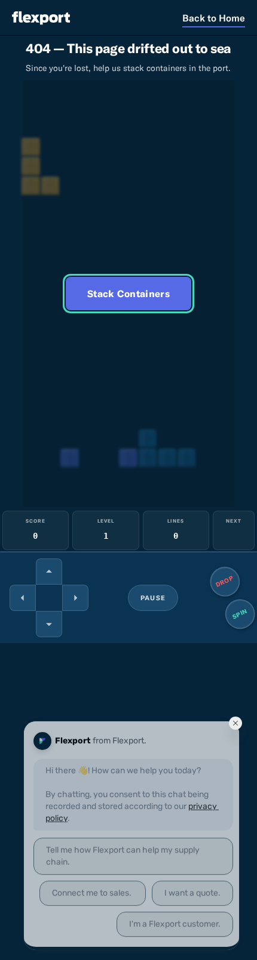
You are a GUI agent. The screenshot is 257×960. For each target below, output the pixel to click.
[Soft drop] (49, 624)
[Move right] (75, 598)
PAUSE (153, 598)
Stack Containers (128, 294)
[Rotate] (49, 571)
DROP (225, 581)
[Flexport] (41, 18)
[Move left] (23, 598)
